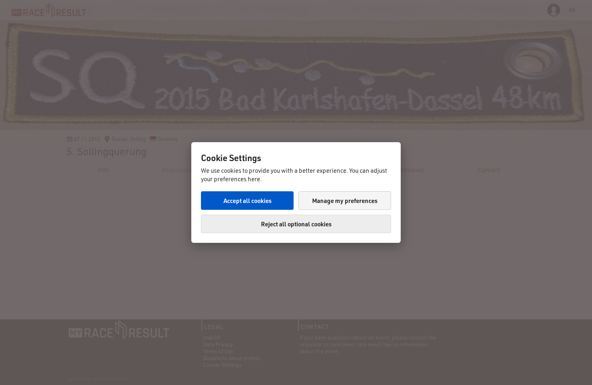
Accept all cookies (247, 201)
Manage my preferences (344, 201)
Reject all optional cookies (296, 224)
